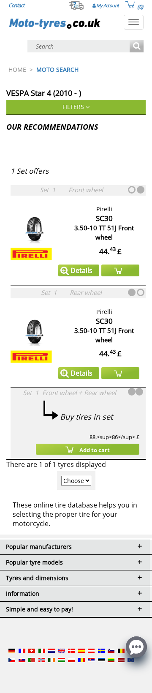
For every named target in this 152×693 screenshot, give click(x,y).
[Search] (137, 47)
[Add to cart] (120, 270)
